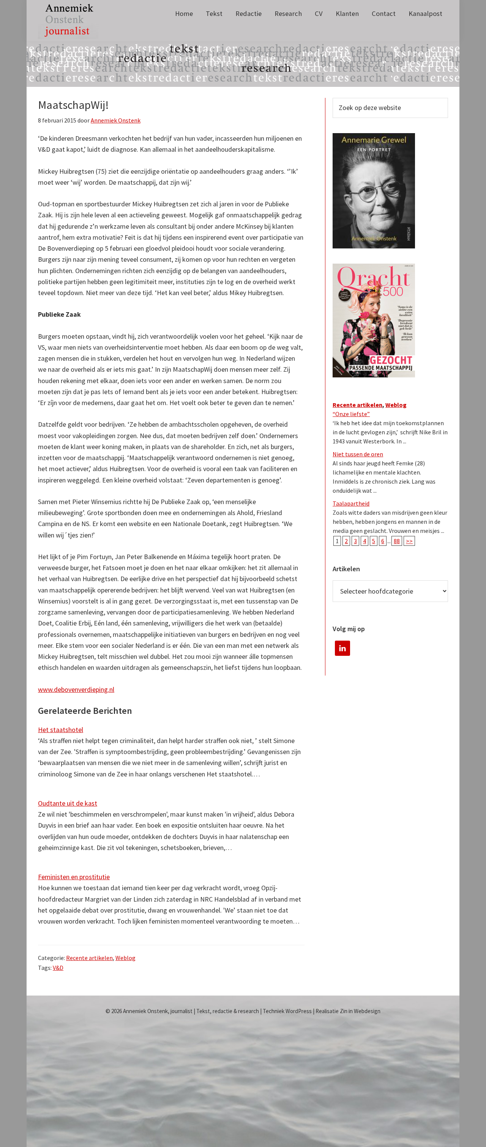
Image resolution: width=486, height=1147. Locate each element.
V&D (58, 967)
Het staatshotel (60, 729)
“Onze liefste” (351, 414)
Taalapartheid (351, 503)
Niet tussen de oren (358, 454)
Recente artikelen (89, 958)
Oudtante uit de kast (67, 803)
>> (409, 541)
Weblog (125, 958)
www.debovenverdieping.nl (76, 689)
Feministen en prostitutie (74, 876)
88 (397, 541)
